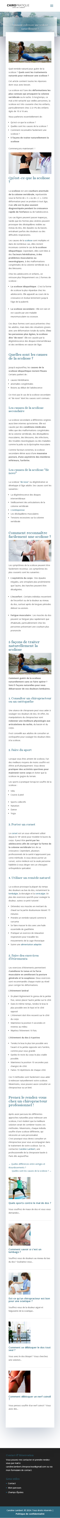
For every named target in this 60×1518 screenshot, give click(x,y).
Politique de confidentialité (30, 1513)
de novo (24, 482)
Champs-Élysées (15, 1492)
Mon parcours (14, 1487)
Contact (12, 1483)
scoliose (28, 240)
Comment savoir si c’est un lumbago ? (25, 1251)
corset (15, 833)
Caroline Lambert (27, 1149)
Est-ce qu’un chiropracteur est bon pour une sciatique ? (29, 1300)
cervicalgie (40, 893)
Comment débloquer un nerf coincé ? (30, 1398)
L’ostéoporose (18, 510)
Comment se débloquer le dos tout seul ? (30, 1349)
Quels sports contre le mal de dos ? (30, 1203)
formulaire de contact (21, 1470)
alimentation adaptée (31, 944)
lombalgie (13, 893)
